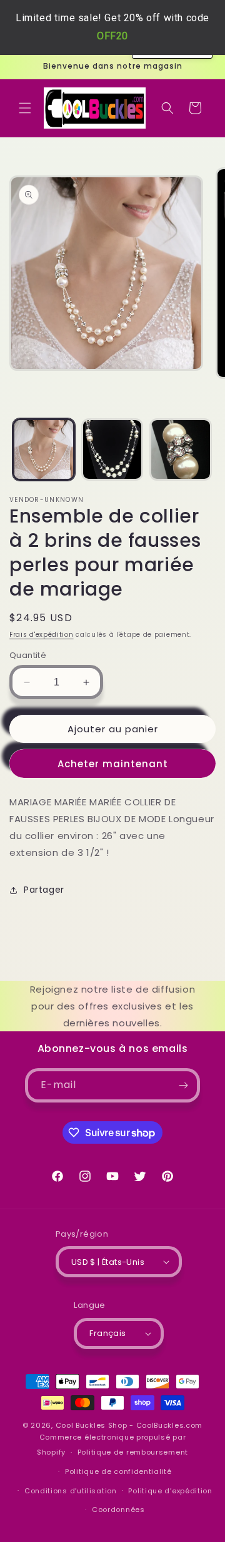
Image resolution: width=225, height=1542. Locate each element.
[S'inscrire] (183, 1085)
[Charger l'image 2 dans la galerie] (112, 449)
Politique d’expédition (170, 1491)
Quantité (27, 655)
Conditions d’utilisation (70, 1491)
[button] (25, 108)
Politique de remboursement (133, 1452)
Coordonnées (118, 1510)
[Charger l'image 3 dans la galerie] (180, 449)
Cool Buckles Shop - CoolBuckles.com (129, 1425)
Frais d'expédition (41, 634)
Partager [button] (44, 889)
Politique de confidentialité (118, 1471)
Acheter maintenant (113, 763)
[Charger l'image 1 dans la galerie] (43, 449)
